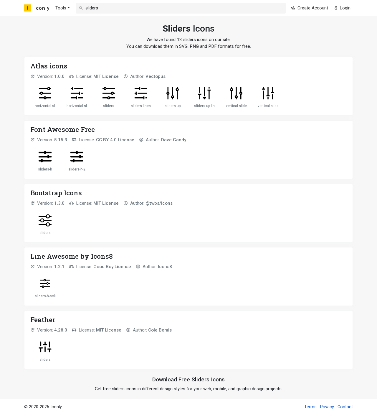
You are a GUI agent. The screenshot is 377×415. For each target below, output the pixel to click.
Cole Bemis (160, 330)
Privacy (327, 406)
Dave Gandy (173, 139)
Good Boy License (112, 266)
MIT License (106, 76)
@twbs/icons (159, 203)
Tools (60, 8)
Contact (345, 406)
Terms (310, 406)
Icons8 (165, 266)
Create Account (312, 8)
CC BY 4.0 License (115, 139)
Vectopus (155, 76)
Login (344, 8)
